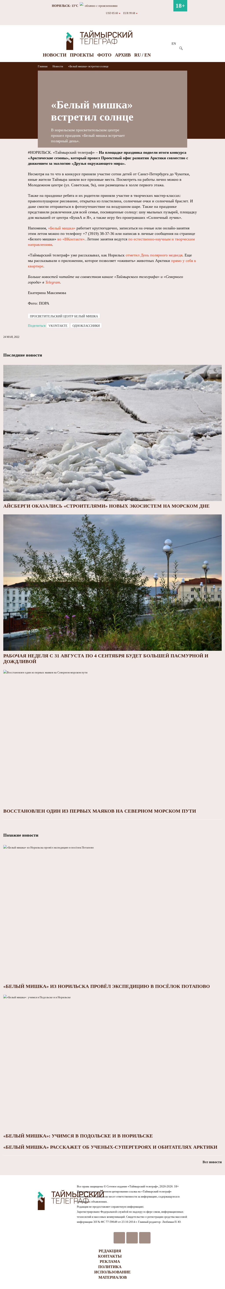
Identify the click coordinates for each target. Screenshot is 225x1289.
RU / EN (142, 55)
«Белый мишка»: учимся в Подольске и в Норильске (78, 1136)
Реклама (110, 1261)
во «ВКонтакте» (71, 239)
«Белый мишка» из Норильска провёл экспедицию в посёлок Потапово (106, 986)
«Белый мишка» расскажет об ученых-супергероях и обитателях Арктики (110, 1147)
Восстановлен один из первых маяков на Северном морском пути (99, 811)
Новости (54, 55)
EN (174, 43)
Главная (43, 66)
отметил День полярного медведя (154, 255)
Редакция (110, 1251)
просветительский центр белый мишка (64, 316)
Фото (104, 55)
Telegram (52, 282)
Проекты (82, 55)
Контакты (110, 1256)
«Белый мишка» (61, 228)
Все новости (212, 1162)
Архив (123, 55)
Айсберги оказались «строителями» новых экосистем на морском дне (106, 506)
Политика (110, 1267)
